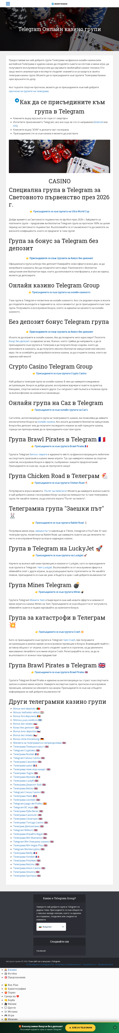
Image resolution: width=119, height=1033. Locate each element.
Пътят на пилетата (55, 491)
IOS (15, 125)
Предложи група (105, 964)
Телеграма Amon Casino (26, 868)
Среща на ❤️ (11, 996)
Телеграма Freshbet (24, 860)
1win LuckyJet (44, 567)
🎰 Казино (10, 969)
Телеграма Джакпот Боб (27, 784)
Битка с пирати (38, 454)
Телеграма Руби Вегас (25, 811)
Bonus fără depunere (24, 716)
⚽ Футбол (10, 973)
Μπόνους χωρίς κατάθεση (25, 720)
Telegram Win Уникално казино (31, 841)
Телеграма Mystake (24, 777)
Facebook (41, 950)
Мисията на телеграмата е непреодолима (37, 742)
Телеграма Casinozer (25, 815)
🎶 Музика (10, 1011)
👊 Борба (9, 1000)
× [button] (115, 1027)
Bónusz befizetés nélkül (26, 712)
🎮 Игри (9, 1015)
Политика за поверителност (68, 964)
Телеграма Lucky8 (23, 780)
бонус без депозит (19, 341)
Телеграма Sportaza (24, 875)
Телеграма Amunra (24, 871)
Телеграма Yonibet (24, 856)
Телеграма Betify (23, 853)
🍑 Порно (9, 992)
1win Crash (69, 640)
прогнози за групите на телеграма (28, 91)
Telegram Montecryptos (26, 849)
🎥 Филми (10, 1003)
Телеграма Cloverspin (25, 818)
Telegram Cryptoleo (24, 750)
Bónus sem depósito (24, 708)
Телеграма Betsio (23, 788)
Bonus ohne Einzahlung (26, 739)
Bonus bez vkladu (23, 723)
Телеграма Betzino (24, 864)
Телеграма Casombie (25, 761)
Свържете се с (90, 964)
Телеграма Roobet (23, 754)
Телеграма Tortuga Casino (28, 822)
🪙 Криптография (15, 988)
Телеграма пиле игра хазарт (29, 769)
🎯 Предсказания (14, 977)
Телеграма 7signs (23, 773)
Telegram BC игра (23, 807)
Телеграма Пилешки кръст (28, 746)
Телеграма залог (22, 765)
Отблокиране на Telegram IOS (40, 964)
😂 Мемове (11, 1019)
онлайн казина (46, 421)
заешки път (42, 530)
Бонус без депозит (23, 727)
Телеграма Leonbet (24, 799)
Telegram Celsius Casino (26, 758)
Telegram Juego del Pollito (27, 803)
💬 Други (10, 1007)
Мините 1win (37, 600)
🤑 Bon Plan (11, 984)
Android (98, 122)
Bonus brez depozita (24, 731)
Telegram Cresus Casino (26, 792)
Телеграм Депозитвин (26, 826)
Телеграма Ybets (22, 796)
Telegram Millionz (23, 830)
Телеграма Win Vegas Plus (28, 845)
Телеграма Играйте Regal (28, 834)
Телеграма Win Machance (27, 837)
